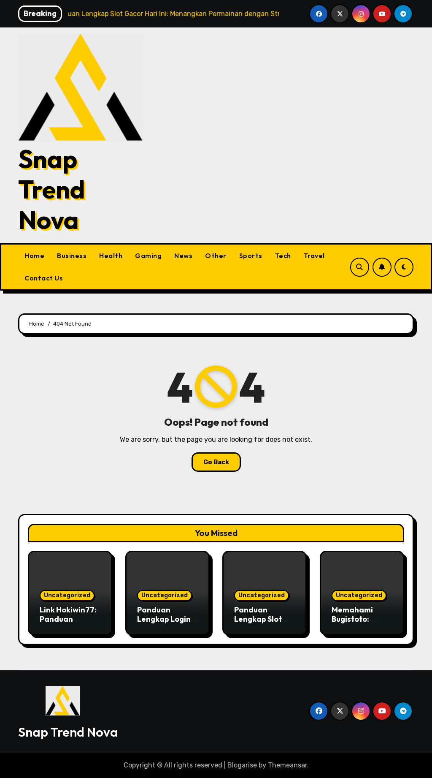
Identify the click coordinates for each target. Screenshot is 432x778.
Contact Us (43, 278)
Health (110, 255)
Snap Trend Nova (51, 189)
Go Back (216, 462)
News (183, 255)
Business (71, 255)
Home (34, 255)
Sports (250, 255)
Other (216, 255)
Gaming (148, 255)
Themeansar (287, 765)
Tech (283, 255)
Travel (314, 255)
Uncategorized (67, 595)
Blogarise (242, 765)
